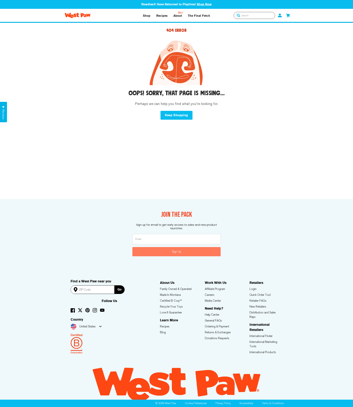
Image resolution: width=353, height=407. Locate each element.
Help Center (212, 314)
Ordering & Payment (217, 326)
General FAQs (213, 320)
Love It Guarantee (171, 312)
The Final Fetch (199, 15)
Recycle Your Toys (171, 306)
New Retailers (257, 306)
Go (119, 289)
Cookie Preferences (196, 403)
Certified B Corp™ (171, 300)
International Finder (261, 336)
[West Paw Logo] (77, 15)
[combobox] (254, 15)
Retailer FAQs (257, 300)
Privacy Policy (223, 403)
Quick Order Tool (260, 295)
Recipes (161, 15)
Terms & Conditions (273, 403)
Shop (146, 15)
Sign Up (176, 251)
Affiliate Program (215, 289)
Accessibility (246, 403)
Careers (209, 295)
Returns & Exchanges (218, 332)
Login (252, 289)
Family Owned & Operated (176, 289)
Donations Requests (217, 338)
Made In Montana (170, 295)
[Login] (280, 15)
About (177, 15)
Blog (163, 332)
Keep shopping (176, 115)
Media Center (213, 300)
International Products (262, 352)
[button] (288, 15)
